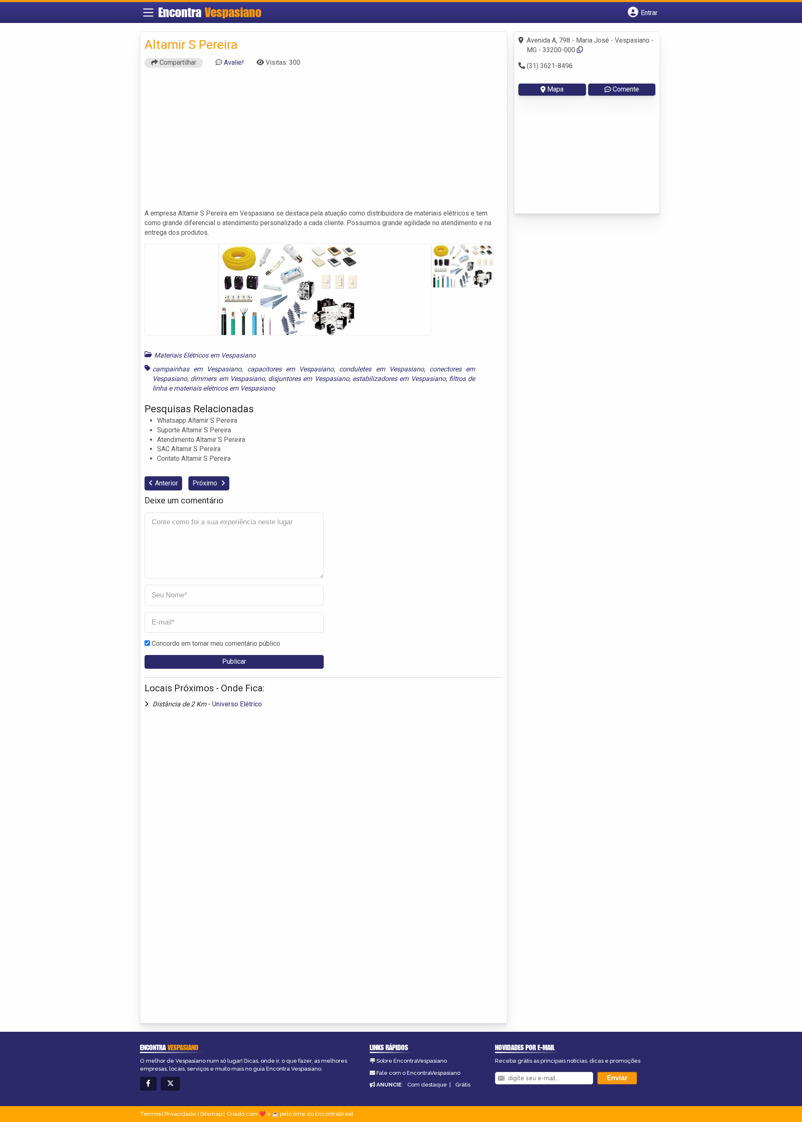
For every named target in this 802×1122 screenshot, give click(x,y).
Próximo (206, 483)
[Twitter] (170, 1084)
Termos (150, 1114)
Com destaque (427, 1084)
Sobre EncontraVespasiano (411, 1061)
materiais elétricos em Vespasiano (224, 388)
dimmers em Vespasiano (227, 379)
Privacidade (180, 1114)
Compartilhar (177, 62)
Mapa (555, 89)
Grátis (462, 1084)
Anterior (166, 483)
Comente (626, 89)
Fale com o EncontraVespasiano (418, 1073)
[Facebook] (148, 1084)
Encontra (209, 12)
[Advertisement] (324, 142)
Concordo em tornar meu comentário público (216, 643)
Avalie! (234, 62)
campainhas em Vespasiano (196, 369)
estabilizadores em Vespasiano (399, 379)
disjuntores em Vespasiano (308, 379)
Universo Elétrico (237, 704)
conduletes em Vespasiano (381, 369)
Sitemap (211, 1114)
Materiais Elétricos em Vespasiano (205, 355)
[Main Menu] (148, 12)
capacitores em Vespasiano (290, 369)
